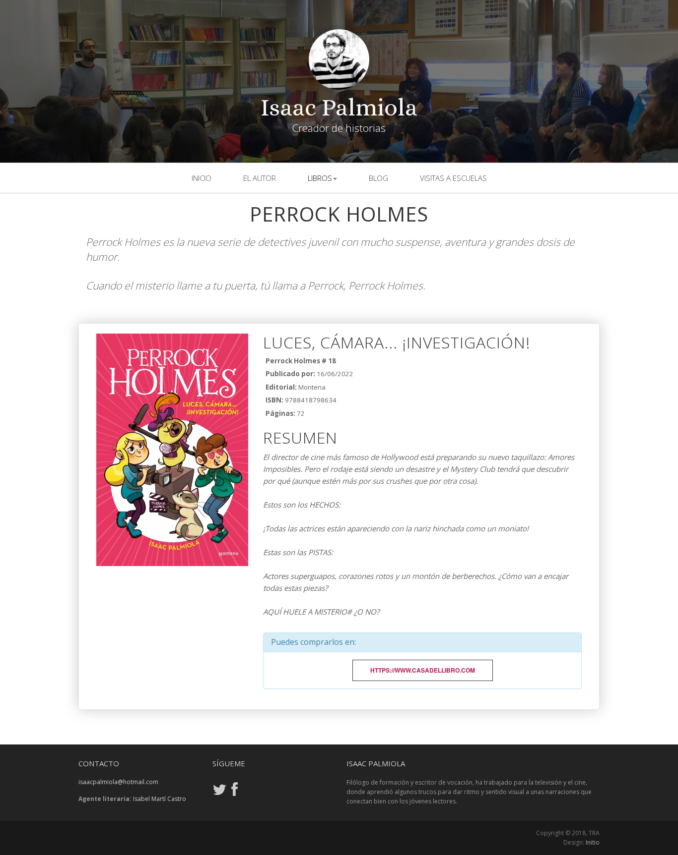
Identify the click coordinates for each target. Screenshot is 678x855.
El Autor (259, 178)
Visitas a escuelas (453, 178)
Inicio (201, 178)
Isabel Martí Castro (159, 799)
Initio (593, 842)
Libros (320, 178)
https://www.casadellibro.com (422, 670)
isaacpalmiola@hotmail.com (118, 782)
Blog (378, 178)
